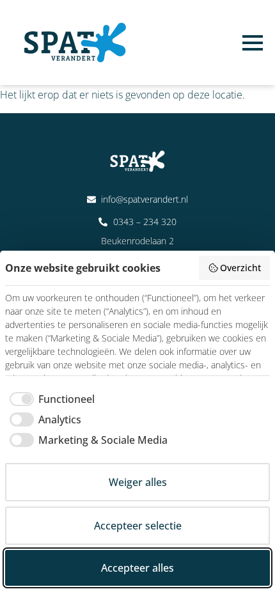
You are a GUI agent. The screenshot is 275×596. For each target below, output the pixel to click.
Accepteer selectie (138, 526)
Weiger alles (138, 482)
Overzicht (240, 268)
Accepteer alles (137, 568)
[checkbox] (50, 399)
